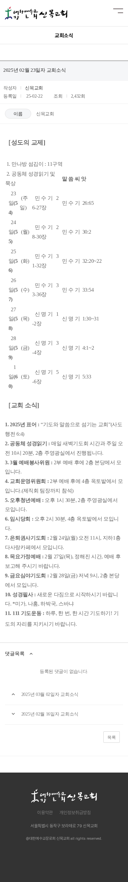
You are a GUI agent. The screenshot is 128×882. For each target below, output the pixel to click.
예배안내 (68, 863)
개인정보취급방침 (75, 812)
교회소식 (98, 863)
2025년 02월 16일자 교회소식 (49, 714)
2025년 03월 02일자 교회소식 (49, 694)
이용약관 (45, 812)
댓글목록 (15, 653)
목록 (111, 737)
